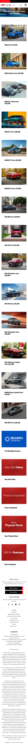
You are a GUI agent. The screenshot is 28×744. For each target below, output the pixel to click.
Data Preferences (14, 622)
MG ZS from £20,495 (12, 245)
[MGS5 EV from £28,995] (14, 148)
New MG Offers (10, 479)
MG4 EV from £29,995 (12, 132)
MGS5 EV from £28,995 (13, 160)
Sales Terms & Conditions (14, 614)
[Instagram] (19, 604)
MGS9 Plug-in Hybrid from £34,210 (14, 393)
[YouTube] (16, 604)
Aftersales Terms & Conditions (14, 616)
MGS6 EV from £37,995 (13, 188)
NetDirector (8, 742)
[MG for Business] (14, 552)
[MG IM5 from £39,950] (14, 205)
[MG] (12, 5)
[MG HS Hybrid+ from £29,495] (14, 320)
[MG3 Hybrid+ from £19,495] (14, 61)
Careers (14, 624)
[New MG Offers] (14, 467)
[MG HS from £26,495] (14, 292)
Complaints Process (14, 620)
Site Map (14, 610)
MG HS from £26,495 (12, 304)
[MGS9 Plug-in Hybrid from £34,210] (14, 380)
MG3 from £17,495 (11, 45)
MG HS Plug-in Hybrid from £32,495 (12, 363)
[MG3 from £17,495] (14, 33)
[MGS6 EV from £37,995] (14, 176)
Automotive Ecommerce (17, 742)
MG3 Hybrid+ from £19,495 (14, 73)
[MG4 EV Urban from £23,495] (14, 89)
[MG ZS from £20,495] (14, 233)
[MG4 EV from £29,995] (14, 120)
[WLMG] (4, 5)
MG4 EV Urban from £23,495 (12, 102)
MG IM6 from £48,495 (12, 423)
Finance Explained (11, 508)
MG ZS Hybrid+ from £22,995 (12, 274)
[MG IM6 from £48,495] (14, 410)
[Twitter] (12, 604)
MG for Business (10, 564)
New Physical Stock (11, 536)
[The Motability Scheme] (14, 439)
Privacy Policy (14, 618)
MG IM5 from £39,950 (12, 217)
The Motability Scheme (12, 451)
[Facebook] (9, 604)
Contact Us (14, 612)
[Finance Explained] (14, 495)
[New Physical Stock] (14, 524)
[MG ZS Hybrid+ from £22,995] (14, 261)
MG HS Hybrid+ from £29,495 (12, 333)
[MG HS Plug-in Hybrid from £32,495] (14, 350)
